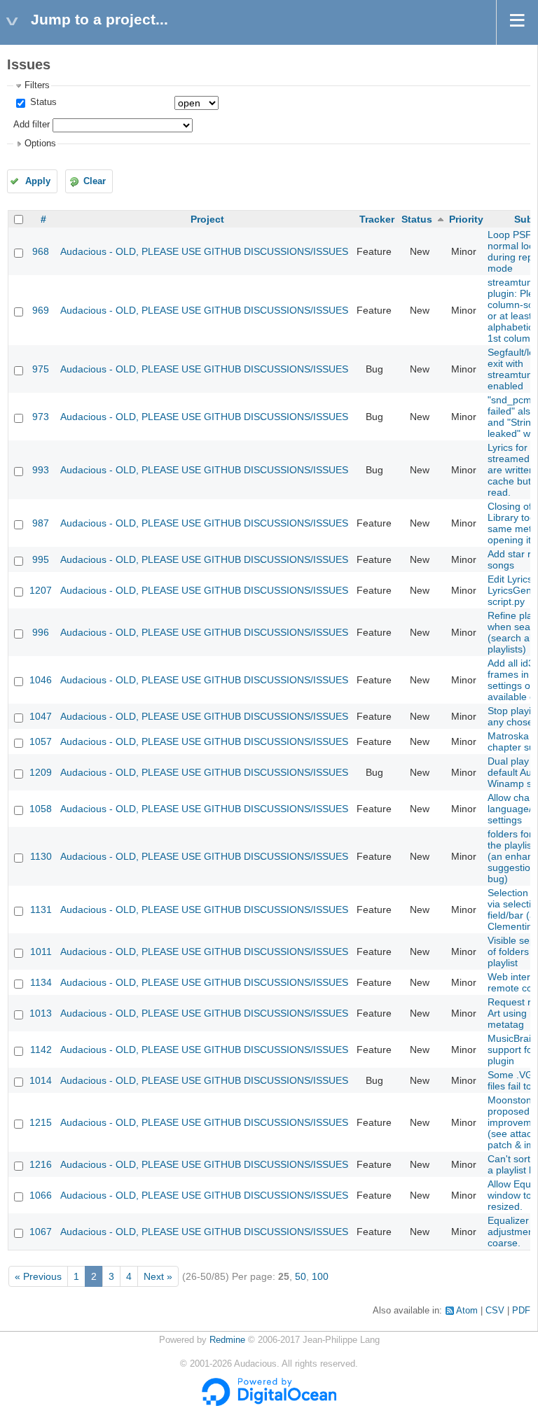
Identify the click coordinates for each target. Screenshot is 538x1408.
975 (40, 369)
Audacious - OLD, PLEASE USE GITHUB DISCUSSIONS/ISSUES (204, 251)
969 (40, 310)
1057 (40, 741)
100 (320, 1276)
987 (40, 523)
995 (40, 559)
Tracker (376, 219)
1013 (40, 1013)
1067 (40, 1231)
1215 (40, 1122)
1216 (40, 1164)
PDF (521, 1311)
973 (40, 416)
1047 (40, 716)
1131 (41, 909)
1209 (40, 772)
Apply (37, 181)
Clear (94, 181)
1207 (40, 590)
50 (300, 1276)
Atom (467, 1311)
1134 (41, 982)
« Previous (38, 1276)
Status (42, 102)
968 (40, 251)
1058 (40, 808)
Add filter (31, 125)
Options (40, 143)
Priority (466, 219)
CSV (494, 1311)
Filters (37, 85)
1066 (40, 1195)
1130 (41, 856)
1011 (41, 951)
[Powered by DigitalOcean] (269, 1403)
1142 (41, 1049)
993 (40, 469)
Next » (158, 1276)
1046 (40, 679)
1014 (40, 1080)
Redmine (227, 1340)
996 (40, 632)
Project (207, 219)
